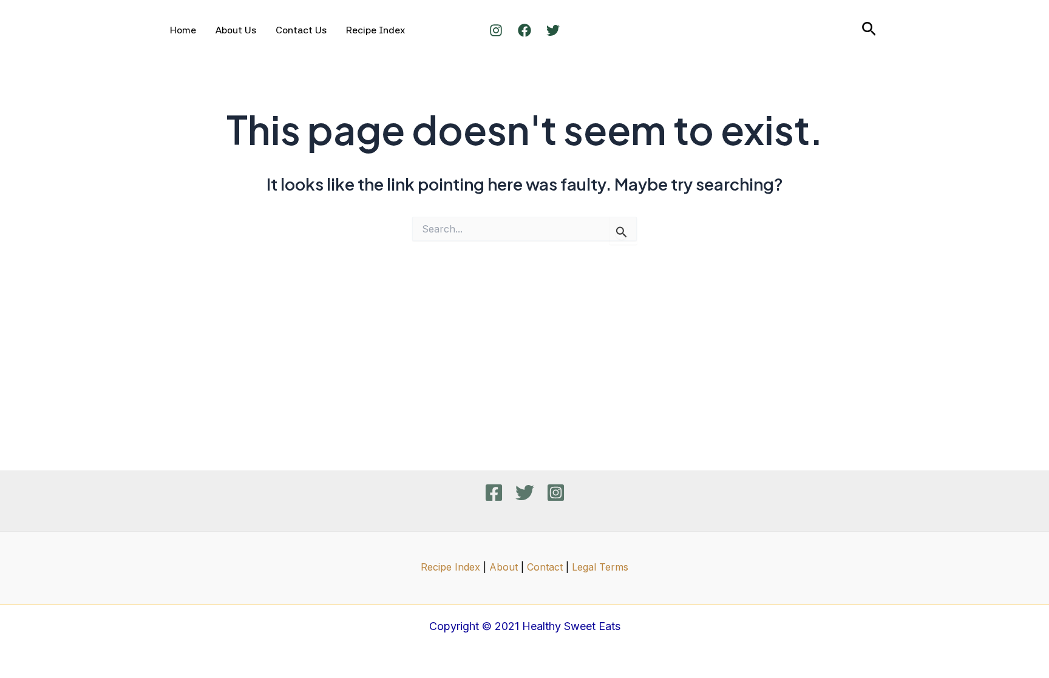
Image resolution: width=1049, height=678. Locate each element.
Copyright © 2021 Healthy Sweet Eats (524, 626)
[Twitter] (553, 30)
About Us (236, 30)
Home (183, 30)
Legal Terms (600, 567)
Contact (545, 567)
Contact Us (301, 30)
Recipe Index (375, 30)
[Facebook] (524, 30)
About (503, 567)
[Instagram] (496, 30)
